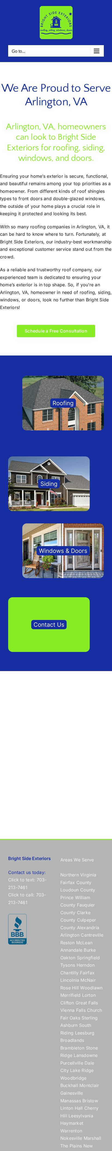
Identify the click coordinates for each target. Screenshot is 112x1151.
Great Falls (87, 1003)
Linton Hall (71, 1108)
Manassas (70, 1100)
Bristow (90, 1100)
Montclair (89, 1085)
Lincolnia (69, 980)
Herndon (86, 965)
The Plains (71, 1146)
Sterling (90, 1018)
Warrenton (71, 1130)
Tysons (67, 965)
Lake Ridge (82, 1070)
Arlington (69, 935)
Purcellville (71, 1063)
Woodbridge (73, 1078)
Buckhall (69, 1085)
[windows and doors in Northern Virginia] (63, 525)
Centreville (92, 935)
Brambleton (72, 1048)
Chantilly (69, 972)
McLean (84, 942)
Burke (90, 950)
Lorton (89, 995)
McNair (87, 980)
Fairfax (87, 972)
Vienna (67, 1010)
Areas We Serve (77, 859)
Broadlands (72, 1040)
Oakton (67, 957)
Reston (67, 942)
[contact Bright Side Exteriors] (49, 599)
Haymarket (71, 1123)
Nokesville (71, 1138)
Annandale (71, 950)
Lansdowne (86, 1055)
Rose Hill (69, 987)
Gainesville (71, 1093)
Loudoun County (77, 890)
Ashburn (69, 1025)
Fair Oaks (70, 1018)
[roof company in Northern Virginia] (63, 378)
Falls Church (89, 1010)
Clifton (67, 1003)
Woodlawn (91, 987)
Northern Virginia (78, 875)
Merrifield (70, 995)
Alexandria (88, 927)
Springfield (88, 957)
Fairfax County (75, 882)
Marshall (92, 1138)
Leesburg (85, 1033)
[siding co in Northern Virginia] (49, 458)
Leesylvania (81, 1115)
